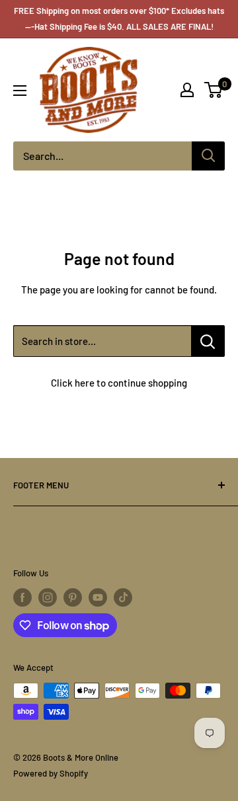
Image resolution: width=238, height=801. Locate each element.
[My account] (187, 90)
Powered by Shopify (50, 773)
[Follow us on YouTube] (98, 597)
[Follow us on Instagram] (47, 597)
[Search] (208, 156)
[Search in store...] (208, 341)
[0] (214, 90)
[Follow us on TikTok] (123, 597)
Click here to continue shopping (119, 383)
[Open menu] (19, 90)
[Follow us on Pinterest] (72, 597)
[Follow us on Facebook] (22, 597)
